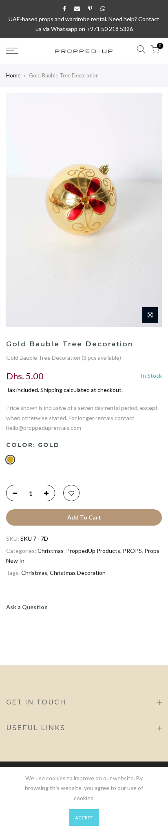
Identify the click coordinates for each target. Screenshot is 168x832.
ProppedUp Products (93, 550)
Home (13, 75)
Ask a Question (27, 606)
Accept (84, 817)
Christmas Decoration (78, 572)
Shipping (51, 389)
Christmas (51, 550)
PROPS (132, 550)
